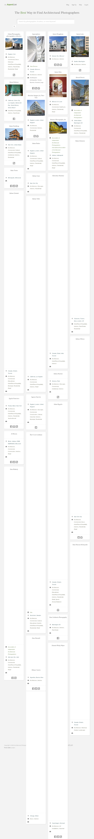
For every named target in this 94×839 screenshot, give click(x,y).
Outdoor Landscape (79, 730)
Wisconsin (18, 443)
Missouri (61, 56)
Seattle (76, 61)
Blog (67, 5)
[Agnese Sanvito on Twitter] (36, 427)
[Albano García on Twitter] (36, 688)
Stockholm (33, 615)
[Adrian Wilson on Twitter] (78, 537)
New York (10, 145)
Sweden (38, 615)
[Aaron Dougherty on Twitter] (55, 65)
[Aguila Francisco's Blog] (17, 426)
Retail (16, 69)
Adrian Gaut (36, 176)
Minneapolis (11, 178)
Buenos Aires (39, 677)
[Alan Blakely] (14, 642)
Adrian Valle (36, 199)
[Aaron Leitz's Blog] (80, 70)
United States (77, 120)
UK (83, 321)
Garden (39, 623)
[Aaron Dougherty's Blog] (58, 65)
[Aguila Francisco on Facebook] (11, 426)
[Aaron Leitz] (80, 56)
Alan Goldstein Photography (58, 617)
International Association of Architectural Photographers (58, 150)
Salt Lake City (12, 657)
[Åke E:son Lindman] (36, 607)
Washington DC (78, 123)
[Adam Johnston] (80, 313)
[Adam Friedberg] (14, 140)
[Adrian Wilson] (80, 511)
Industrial (32, 417)
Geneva (54, 381)
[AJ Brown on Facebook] (11, 462)
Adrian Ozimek (14, 193)
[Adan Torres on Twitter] (14, 186)
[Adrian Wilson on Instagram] (81, 537)
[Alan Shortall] (36, 811)
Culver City (17, 100)
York (14, 54)
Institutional (11, 155)
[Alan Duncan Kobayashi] (80, 717)
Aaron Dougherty (58, 34)
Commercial (11, 59)
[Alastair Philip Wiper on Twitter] (58, 837)
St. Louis (59, 101)
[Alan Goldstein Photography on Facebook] (58, 638)
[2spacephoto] (36, 61)
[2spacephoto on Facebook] (33, 88)
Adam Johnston (80, 141)
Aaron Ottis (58, 72)
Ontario (15, 371)
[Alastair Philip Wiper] (58, 818)
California (10, 100)
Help (80, 5)
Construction (33, 414)
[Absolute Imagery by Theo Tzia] (36, 115)
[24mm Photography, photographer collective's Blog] (14, 75)
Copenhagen (55, 823)
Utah (17, 657)
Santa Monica (14, 105)
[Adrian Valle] (36, 371)
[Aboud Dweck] (80, 105)
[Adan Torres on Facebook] (11, 186)
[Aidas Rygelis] (58, 577)
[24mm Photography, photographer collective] (14, 49)
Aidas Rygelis (58, 404)
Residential (11, 69)
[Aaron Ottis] (58, 96)
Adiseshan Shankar (58, 176)
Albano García (36, 670)
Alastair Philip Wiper (58, 645)
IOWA (18, 441)
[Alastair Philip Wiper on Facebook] (55, 837)
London (37, 120)
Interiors (10, 67)
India (62, 353)
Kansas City (55, 56)
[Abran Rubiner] (14, 95)
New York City (34, 183)
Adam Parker (36, 143)
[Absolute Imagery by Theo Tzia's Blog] (34, 136)
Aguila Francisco (14, 398)
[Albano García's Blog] (39, 688)
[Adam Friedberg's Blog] (14, 163)
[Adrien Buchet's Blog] (58, 397)
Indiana (54, 155)
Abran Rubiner (14, 82)
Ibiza (75, 321)
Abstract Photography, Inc (58, 119)
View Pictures (33, 66)
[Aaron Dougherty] (58, 51)
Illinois (9, 441)
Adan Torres (14, 170)
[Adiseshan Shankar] (58, 348)
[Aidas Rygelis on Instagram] (58, 610)
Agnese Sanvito (36, 397)
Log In (86, 5)
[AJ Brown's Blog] (17, 462)
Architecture (11, 57)
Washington (81, 61)
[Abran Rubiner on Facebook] (14, 119)
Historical (10, 62)
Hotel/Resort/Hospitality (14, 64)
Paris (58, 381)
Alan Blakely (14, 469)
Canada (32, 69)
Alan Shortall (36, 638)
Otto (31, 612)
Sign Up (74, 5)
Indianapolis (60, 155)
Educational (11, 381)
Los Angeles (11, 103)
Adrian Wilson (80, 339)
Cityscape (40, 186)
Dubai (58, 353)
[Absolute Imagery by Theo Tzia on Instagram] (37, 136)
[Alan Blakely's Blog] (15, 678)
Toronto (32, 72)
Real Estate (16, 67)
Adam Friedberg (14, 126)
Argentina (32, 677)
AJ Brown (14, 434)
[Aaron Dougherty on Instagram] (61, 65)
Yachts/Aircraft (12, 418)
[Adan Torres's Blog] (17, 186)
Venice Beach (11, 107)
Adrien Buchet (58, 374)
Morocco (37, 69)
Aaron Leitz (80, 34)
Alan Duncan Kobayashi (80, 544)
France (82, 318)
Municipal (10, 386)
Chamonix (77, 318)
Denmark (62, 823)
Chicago (32, 816)
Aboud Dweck (80, 77)
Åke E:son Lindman (36, 435)
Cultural (17, 150)
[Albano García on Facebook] (33, 688)
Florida (10, 406)
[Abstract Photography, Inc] (58, 133)
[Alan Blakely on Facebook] (12, 678)
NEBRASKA (11, 443)
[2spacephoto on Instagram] (39, 88)
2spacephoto (36, 34)
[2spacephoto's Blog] (36, 88)
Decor (17, 59)
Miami (14, 406)
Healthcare (62, 107)
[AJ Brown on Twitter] (14, 462)
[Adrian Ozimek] (14, 366)
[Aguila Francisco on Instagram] (14, 426)
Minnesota (18, 178)
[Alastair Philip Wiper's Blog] (61, 837)
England (10, 54)
